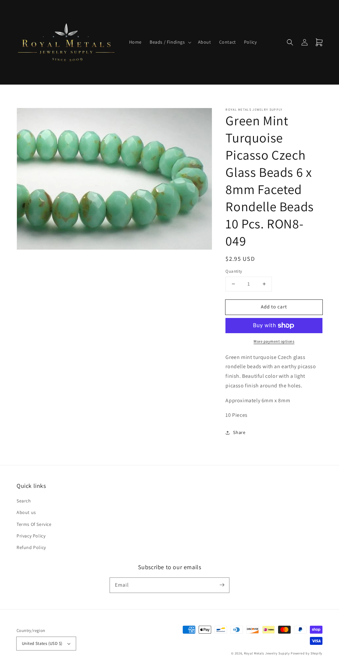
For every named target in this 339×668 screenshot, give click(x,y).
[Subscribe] (222, 585)
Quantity (233, 271)
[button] (170, 42)
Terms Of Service (34, 524)
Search (24, 501)
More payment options (274, 341)
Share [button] (239, 432)
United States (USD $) (42, 643)
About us (26, 512)
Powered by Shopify (306, 653)
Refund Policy (31, 547)
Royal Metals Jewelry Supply (267, 653)
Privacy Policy (31, 536)
